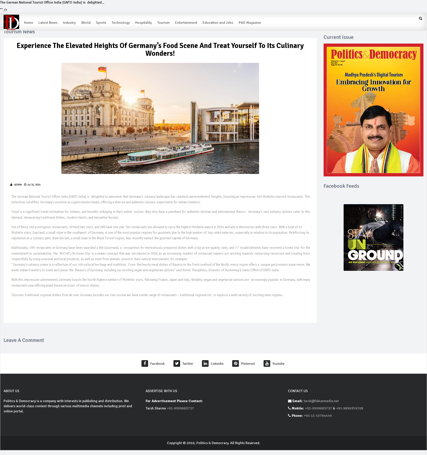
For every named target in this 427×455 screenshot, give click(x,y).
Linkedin (217, 363)
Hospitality (143, 22)
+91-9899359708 (349, 408)
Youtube (278, 363)
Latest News (48, 22)
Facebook (157, 363)
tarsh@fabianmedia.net (321, 401)
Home (28, 22)
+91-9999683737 (180, 408)
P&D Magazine (250, 22)
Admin (18, 184)
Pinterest (248, 363)
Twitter (187, 363)
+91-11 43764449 (318, 415)
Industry (69, 22)
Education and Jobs (218, 22)
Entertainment (186, 22)
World (86, 22)
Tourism (163, 22)
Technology (121, 22)
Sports (101, 22)
